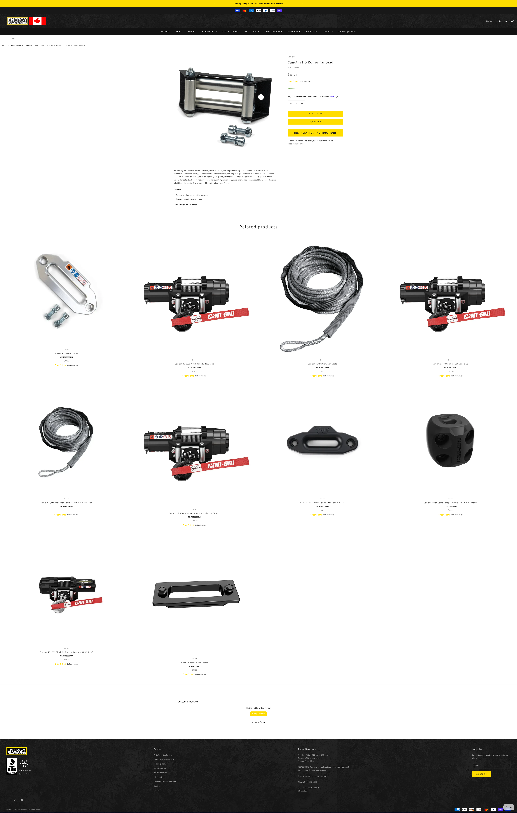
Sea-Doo (178, 31)
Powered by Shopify (35, 810)
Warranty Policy (160, 768)
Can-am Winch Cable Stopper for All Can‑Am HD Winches (450, 502)
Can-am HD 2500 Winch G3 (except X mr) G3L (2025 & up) (66, 652)
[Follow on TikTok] (28, 800)
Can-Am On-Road (230, 31)
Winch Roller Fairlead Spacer (194, 662)
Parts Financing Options (163, 755)
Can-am (291, 56)
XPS (245, 31)
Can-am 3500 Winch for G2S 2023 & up (450, 363)
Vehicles (165, 31)
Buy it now (315, 122)
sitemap (157, 790)
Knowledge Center (347, 31)
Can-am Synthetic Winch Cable (322, 363)
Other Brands (294, 31)
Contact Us (328, 31)
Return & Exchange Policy (164, 759)
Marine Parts (311, 31)
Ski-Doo (191, 31)
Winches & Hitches (54, 45)
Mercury (256, 31)
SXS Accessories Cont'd (35, 45)
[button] (293, 81)
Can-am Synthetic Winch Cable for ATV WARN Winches (66, 502)
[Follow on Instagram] (14, 800)
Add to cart (315, 114)
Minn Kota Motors (274, 31)
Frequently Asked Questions (165, 781)
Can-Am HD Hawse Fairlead (66, 353)
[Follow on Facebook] (7, 800)
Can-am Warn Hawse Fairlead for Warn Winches (322, 502)
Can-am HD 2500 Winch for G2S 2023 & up (194, 363)
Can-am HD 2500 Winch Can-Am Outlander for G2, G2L (194, 513)
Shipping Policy (160, 764)
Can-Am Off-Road (209, 31)
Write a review (258, 713)
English (489, 21)
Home (4, 45)
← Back (11, 39)
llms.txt (157, 786)
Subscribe (481, 774)
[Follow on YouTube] (21, 800)
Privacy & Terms (160, 777)
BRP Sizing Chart (160, 772)
